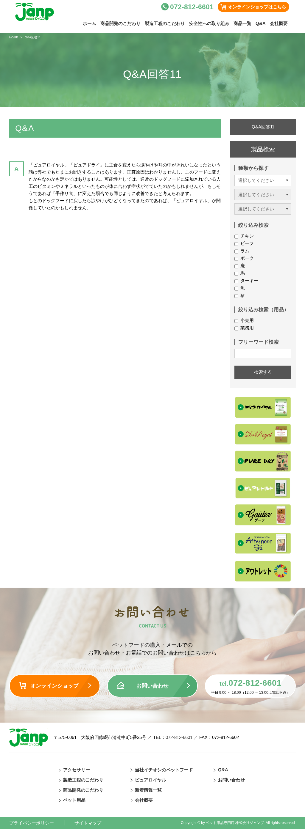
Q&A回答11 (263, 126)
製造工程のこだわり (165, 23)
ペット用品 (74, 800)
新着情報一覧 (148, 789)
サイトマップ (87, 822)
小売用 (247, 320)
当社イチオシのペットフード (164, 769)
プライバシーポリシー (31, 822)
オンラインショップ (54, 686)
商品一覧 (242, 23)
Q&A (261, 23)
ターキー (249, 280)
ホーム (89, 23)
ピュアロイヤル (150, 779)
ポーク (247, 258)
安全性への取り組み (209, 23)
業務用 (247, 327)
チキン (247, 235)
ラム (244, 250)
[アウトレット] (263, 557)
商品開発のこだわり (120, 23)
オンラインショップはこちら (257, 6)
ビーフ (247, 243)
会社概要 (279, 23)
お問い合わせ (152, 686)
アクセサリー (76, 769)
